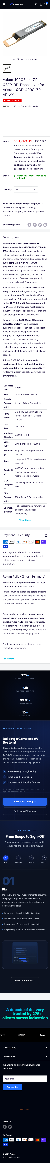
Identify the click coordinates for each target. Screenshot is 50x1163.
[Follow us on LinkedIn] (10, 1127)
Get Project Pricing (23, 801)
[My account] (41, 4)
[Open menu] (4, 4)
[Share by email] (45, 225)
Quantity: (7, 189)
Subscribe (12, 1087)
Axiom (6, 106)
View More (25, 520)
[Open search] (36, 4)
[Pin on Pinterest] (35, 225)
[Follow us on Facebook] (5, 1127)
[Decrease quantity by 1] (17, 189)
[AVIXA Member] (25, 1109)
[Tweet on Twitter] (40, 225)
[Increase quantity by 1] (35, 189)
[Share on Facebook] (29, 225)
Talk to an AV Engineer (25, 811)
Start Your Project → (25, 980)
